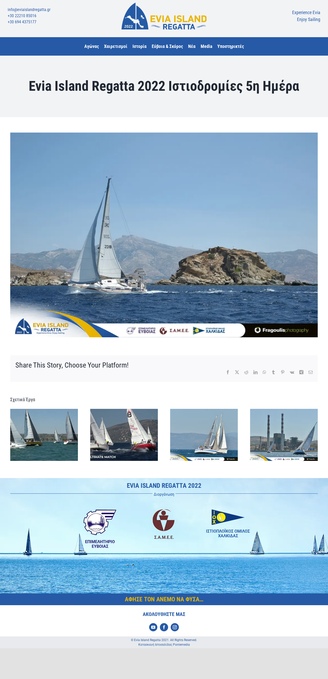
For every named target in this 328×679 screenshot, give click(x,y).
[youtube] (153, 627)
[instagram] (175, 627)
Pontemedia (181, 644)
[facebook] (164, 627)
